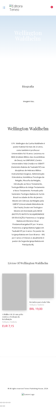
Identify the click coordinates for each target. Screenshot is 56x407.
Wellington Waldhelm (28, 128)
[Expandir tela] (4, 402)
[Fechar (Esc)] (9, 402)
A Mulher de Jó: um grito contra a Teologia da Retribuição (12, 316)
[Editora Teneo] (19, 7)
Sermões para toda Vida (39, 302)
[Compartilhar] (6, 402)
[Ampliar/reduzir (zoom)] (1, 402)
